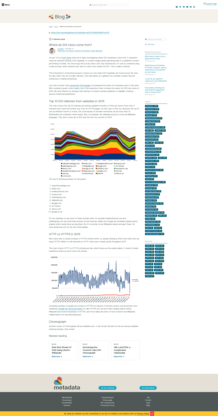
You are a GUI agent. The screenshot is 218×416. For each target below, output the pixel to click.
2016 (149, 261)
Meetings (151, 115)
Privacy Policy (143, 413)
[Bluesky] (177, 6)
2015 (159, 261)
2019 (159, 255)
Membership (152, 155)
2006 (149, 276)
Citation (160, 130)
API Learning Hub (107, 403)
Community (152, 109)
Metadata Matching (154, 212)
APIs (149, 130)
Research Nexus (153, 133)
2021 (159, 252)
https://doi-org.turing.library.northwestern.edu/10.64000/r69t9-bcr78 (80, 32)
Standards (151, 185)
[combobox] (109, 5)
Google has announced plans (70, 309)
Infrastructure (152, 194)
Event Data (86, 51)
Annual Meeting (153, 149)
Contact (148, 400)
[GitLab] (191, 6)
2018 (149, 258)
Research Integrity (154, 203)
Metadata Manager (154, 234)
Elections (151, 164)
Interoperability (153, 151)
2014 (149, 264)
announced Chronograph (80, 85)
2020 (149, 255)
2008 (149, 273)
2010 (149, 270)
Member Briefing (153, 118)
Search (150, 173)
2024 (149, 249)
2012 (149, 267)
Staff (149, 179)
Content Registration (155, 127)
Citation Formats (153, 231)
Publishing (151, 176)
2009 (158, 270)
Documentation (108, 397)
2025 (159, 245)
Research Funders (154, 170)
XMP (162, 215)
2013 (158, 264)
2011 (158, 267)
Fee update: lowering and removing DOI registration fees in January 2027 (155, 90)
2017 (159, 258)
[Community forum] (194, 6)
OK (152, 413)
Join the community (107, 388)
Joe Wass (60, 49)
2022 (149, 252)
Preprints (151, 200)
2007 (159, 273)
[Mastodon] (180, 6)
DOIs (63, 51)
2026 (149, 245)
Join (148, 397)
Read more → (57, 356)
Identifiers (78, 51)
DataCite (151, 158)
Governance (152, 136)
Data (162, 158)
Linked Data (152, 197)
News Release (152, 222)
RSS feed (150, 44)
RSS (158, 228)
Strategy (151, 188)
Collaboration (152, 121)
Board (150, 145)
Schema (150, 206)
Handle (150, 218)
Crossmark (151, 209)
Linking (92, 51)
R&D (60, 51)
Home (51, 26)
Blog (56, 26)
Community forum (107, 405)
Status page (107, 400)
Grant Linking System (155, 182)
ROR (149, 228)
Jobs (148, 403)
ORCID (150, 167)
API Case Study (153, 191)
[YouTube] (187, 6)
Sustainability (152, 224)
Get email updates (148, 388)
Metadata (151, 106)
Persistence (70, 51)
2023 (159, 249)
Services (67, 405)
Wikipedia (99, 51)
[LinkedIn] (184, 6)
